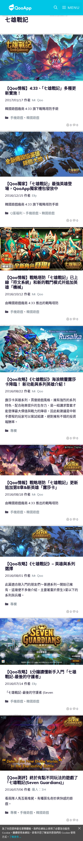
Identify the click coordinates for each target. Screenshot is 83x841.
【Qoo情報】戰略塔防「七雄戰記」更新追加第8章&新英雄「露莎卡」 (41, 485)
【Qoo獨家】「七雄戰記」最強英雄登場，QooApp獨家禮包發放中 (38, 186)
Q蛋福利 (16, 213)
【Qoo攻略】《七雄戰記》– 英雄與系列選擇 (40, 566)
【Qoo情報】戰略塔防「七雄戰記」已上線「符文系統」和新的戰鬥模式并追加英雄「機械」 (41, 282)
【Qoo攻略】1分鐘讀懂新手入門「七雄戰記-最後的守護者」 (40, 674)
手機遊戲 (16, 118)
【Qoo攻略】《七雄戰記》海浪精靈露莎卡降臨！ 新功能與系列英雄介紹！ (40, 382)
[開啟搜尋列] (55, 7)
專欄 (13, 431)
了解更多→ (15, 836)
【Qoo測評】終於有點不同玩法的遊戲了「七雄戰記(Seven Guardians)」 (41, 780)
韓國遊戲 (32, 118)
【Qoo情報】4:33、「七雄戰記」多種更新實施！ (40, 91)
